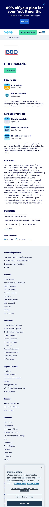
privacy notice (33, 483)
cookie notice (20, 483)
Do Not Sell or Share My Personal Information (24, 489)
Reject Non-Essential (24, 497)
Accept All (24, 503)
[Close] (41, 468)
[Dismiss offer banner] (43, 4)
